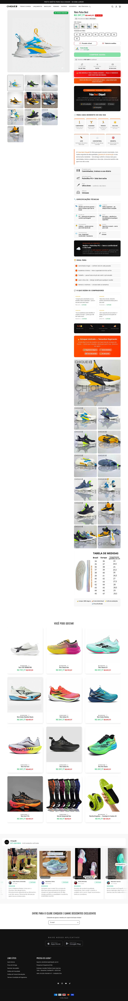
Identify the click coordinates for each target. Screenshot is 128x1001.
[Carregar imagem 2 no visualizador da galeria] (32, 83)
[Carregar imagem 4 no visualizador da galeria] (15, 100)
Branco (76, 26)
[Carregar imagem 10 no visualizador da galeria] (15, 134)
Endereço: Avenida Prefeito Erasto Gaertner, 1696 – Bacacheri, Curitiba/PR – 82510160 (49, 969)
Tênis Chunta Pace (64, 667)
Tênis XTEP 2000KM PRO (25, 667)
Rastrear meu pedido (13, 968)
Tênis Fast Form (25, 766)
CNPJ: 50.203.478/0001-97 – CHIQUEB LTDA (49, 973)
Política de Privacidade (13, 971)
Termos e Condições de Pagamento (17, 977)
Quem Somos (11, 962)
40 (95, 34)
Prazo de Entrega (12, 965)
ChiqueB (66, 998)
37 (77, 34)
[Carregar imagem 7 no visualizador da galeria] (15, 117)
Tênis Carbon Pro (64, 766)
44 (77, 38)
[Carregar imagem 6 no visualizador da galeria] (50, 100)
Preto (83, 26)
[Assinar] (77, 922)
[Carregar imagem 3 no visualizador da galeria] (50, 83)
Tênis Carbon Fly (64, 717)
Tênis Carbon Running (103, 717)
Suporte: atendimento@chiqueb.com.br (47, 962)
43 (114, 34)
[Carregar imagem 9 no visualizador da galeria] (50, 117)
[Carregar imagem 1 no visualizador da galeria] (15, 83)
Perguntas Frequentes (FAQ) (44, 965)
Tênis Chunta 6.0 (102, 667)
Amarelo (95, 26)
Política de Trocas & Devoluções (16, 974)
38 (83, 34)
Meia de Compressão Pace (64, 816)
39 (89, 34)
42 (108, 34)
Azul (89, 26)
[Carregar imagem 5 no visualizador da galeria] (32, 100)
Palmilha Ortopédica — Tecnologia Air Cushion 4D (103, 816)
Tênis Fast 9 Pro (25, 816)
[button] (112, 6)
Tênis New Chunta (103, 766)
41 (101, 34)
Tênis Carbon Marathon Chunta (25, 717)
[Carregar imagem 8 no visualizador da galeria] (32, 117)
